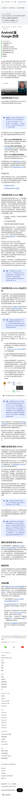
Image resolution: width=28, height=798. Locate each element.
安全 (2, 660)
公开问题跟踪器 (13, 623)
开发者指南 (4, 736)
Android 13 (4, 722)
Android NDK (4, 744)
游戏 (2, 677)
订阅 (20, 790)
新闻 (2, 665)
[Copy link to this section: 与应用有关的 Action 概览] (24, 195)
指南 (3, 592)
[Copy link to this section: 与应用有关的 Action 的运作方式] (4, 291)
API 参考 (3, 739)
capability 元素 (16, 306)
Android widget (8, 148)
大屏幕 (3, 696)
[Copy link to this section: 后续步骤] (10, 583)
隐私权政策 (4, 687)
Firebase (3, 773)
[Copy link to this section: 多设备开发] (10, 173)
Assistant (21, 8)
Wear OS (3, 698)
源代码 (3, 663)
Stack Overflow (17, 612)
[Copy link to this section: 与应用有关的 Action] (20, 98)
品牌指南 (14, 784)
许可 (9, 784)
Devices (12, 8)
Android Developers (5, 26)
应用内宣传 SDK (10, 236)
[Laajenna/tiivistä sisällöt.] (10, 41)
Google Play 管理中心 (17, 308)
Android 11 (3, 727)
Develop (4, 8)
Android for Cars (5, 703)
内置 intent (18, 161)
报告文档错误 (4, 753)
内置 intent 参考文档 (14, 320)
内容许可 (16, 636)
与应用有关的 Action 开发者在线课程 (14, 586)
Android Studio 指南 (6, 734)
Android (3, 655)
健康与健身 (4, 682)
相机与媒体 (4, 684)
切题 (9, 618)
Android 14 (4, 720)
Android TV (4, 706)
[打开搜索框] (12, 2)
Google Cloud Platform (7, 775)
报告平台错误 (4, 750)
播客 (2, 670)
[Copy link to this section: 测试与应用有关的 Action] (24, 543)
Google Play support (6, 755)
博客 (2, 668)
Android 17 (4, 712)
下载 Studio (4, 741)
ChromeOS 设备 (5, 701)
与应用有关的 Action (18, 167)
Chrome (3, 770)
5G (2, 689)
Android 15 (4, 717)
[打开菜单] (2, 2)
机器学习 (3, 679)
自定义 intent (17, 502)
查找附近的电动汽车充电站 (11, 188)
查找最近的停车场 (9, 185)
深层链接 (20, 408)
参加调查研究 (4, 758)
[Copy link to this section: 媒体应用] (10, 566)
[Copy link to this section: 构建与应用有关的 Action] (24, 447)
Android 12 (4, 725)
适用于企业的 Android (6, 658)
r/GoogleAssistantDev (10, 604)
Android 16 (4, 715)
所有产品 (3, 778)
